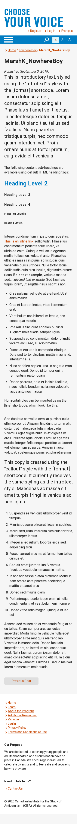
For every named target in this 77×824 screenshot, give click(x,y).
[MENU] (8, 39)
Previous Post (21, 681)
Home (12, 50)
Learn (12, 707)
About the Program (21, 711)
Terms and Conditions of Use (27, 732)
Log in (51, 30)
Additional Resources (22, 715)
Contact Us (15, 788)
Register (35, 30)
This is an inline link (18, 241)
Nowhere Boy (28, 50)
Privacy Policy (17, 727)
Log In (12, 723)
